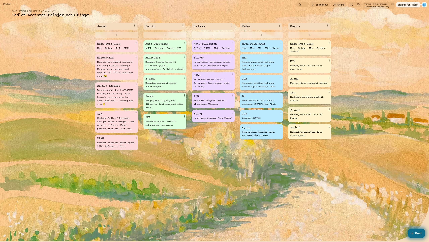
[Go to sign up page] (424, 4)
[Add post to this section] (116, 35)
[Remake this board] (351, 4)
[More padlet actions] (358, 4)
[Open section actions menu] (134, 25)
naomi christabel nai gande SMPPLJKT (31, 11)
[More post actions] (136, 43)
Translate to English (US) (376, 6)
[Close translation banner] (392, 4)
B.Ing (197, 48)
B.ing (108, 48)
